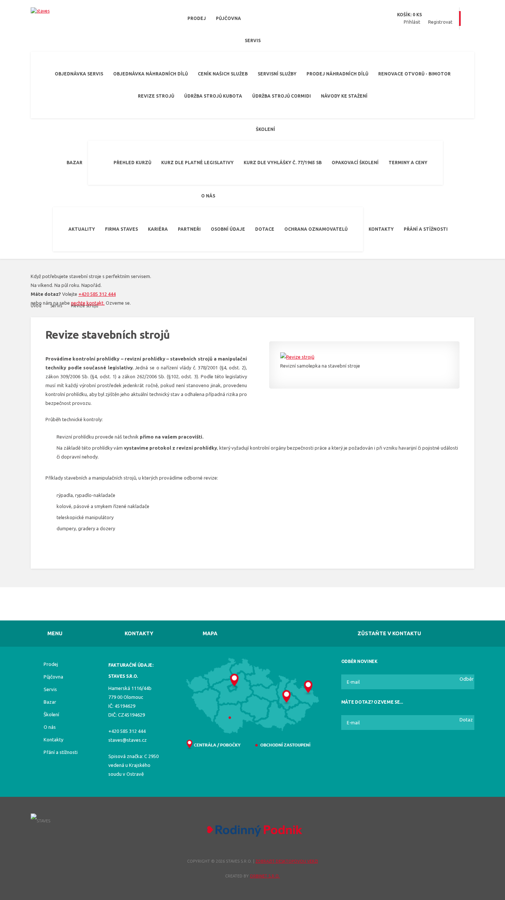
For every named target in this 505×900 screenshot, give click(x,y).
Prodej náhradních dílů (337, 73)
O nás (208, 195)
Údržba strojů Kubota (213, 96)
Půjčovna (228, 18)
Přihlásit (412, 22)
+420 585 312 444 (97, 294)
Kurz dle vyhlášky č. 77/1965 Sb (283, 162)
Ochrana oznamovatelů (316, 229)
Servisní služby (277, 73)
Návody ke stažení (344, 96)
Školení (265, 129)
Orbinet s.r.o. (265, 876)
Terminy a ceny (408, 162)
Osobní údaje (228, 229)
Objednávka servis (79, 73)
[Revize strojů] (364, 356)
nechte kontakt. (88, 302)
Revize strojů (156, 96)
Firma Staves (121, 229)
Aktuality (81, 229)
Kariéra (158, 229)
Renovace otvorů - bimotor (414, 73)
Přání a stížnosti (426, 229)
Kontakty (381, 229)
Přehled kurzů (132, 162)
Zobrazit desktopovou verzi (286, 861)
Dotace (264, 229)
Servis (253, 40)
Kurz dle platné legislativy (197, 162)
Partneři (189, 229)
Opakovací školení (355, 162)
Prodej (196, 18)
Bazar (74, 162)
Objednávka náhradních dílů (150, 73)
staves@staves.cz (127, 739)
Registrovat (440, 22)
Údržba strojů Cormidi (281, 96)
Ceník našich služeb (223, 73)
